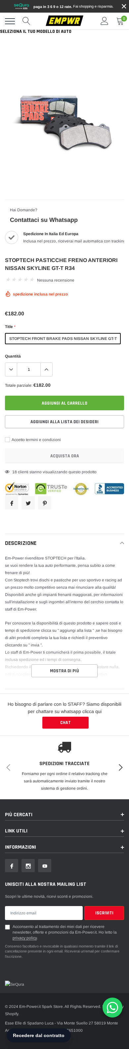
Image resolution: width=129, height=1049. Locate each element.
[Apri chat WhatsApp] (112, 1007)
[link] (11, 865)
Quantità (13, 356)
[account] (104, 21)
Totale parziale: (18, 385)
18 (14, 472)
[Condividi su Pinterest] (44, 502)
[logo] (64, 21)
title (10, 326)
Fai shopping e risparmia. (73, 6)
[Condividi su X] (28, 502)
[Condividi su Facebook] (11, 502)
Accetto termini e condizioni (36, 439)
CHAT (65, 723)
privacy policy (25, 938)
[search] (26, 21)
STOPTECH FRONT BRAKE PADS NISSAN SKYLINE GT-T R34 (63, 340)
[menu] (10, 21)
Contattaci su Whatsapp (44, 220)
